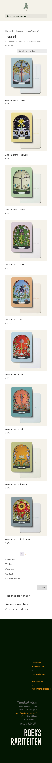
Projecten (10, 559)
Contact (9, 573)
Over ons (9, 569)
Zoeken (42, 587)
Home (8, 31)
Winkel (8, 564)
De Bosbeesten (12, 578)
